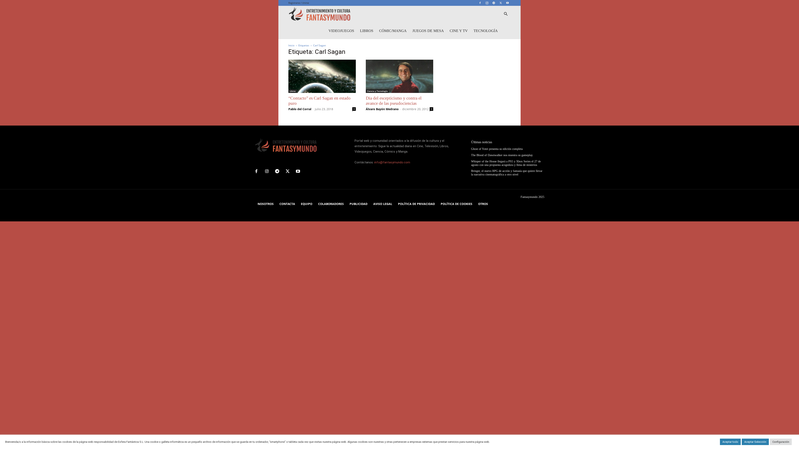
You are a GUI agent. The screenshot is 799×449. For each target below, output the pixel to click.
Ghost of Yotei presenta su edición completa (497, 148)
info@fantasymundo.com (392, 162)
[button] (506, 14)
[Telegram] (494, 3)
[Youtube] (507, 3)
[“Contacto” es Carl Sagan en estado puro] (322, 76)
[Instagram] (487, 3)
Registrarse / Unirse (298, 2)
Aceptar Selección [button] (755, 441)
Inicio (291, 45)
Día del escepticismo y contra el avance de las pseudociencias (394, 101)
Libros (366, 31)
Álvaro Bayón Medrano (382, 109)
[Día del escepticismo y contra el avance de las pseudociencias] (399, 76)
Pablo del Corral (299, 109)
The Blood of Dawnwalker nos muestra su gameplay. (502, 155)
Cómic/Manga (393, 31)
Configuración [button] (780, 441)
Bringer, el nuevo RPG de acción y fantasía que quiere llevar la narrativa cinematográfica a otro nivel (506, 172)
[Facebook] (480, 3)
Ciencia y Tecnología (377, 91)
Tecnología (486, 31)
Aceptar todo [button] (730, 441)
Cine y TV (459, 31)
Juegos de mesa (428, 31)
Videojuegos (341, 31)
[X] (501, 3)
